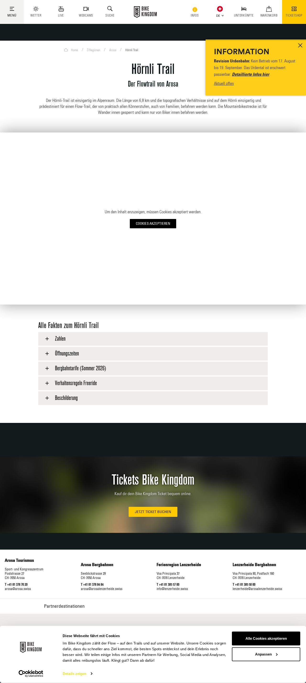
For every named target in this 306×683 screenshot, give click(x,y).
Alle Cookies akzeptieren (266, 638)
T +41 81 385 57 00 (168, 584)
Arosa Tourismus (19, 560)
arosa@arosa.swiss (18, 589)
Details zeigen (74, 674)
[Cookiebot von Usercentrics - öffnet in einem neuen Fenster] (31, 673)
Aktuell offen (224, 84)
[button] (219, 15)
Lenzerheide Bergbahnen (254, 565)
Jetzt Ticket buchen (153, 512)
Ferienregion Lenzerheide (179, 565)
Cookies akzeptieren (153, 223)
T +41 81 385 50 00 (244, 584)
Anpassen (263, 654)
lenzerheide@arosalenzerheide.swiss (257, 589)
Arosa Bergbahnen (97, 565)
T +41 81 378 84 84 (92, 584)
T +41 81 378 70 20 (16, 584)
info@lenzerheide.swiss (172, 589)
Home (74, 50)
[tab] (153, 339)
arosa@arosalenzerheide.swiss (101, 589)
